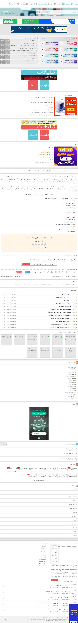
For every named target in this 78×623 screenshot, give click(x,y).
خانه (75, 170)
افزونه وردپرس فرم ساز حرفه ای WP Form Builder (62, 300)
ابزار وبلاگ (43, 551)
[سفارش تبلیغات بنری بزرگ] (39, 74)
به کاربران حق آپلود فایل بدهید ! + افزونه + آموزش (60, 597)
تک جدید (75, 520)
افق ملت (75, 493)
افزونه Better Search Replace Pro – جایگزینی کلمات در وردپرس (60, 327)
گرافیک (75, 398)
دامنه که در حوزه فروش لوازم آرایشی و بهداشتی (27, 55)
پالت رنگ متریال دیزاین (41, 563)
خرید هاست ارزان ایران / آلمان (71, 95)
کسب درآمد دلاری (73, 508)
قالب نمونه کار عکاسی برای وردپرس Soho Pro (61, 585)
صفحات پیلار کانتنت (33, 58)
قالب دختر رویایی (19, 338)
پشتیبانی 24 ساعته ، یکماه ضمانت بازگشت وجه (43, 110)
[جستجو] (38, 12)
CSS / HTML (72, 368)
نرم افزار (74, 394)
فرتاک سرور (75, 145)
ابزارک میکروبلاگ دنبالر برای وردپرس (64, 306)
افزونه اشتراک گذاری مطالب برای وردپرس (63, 297)
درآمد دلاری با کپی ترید (72, 497)
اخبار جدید (75, 512)
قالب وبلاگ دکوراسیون (6, 338)
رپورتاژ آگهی (74, 384)
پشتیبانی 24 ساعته (49, 160)
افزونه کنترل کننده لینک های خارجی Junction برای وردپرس (61, 324)
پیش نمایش (60, 259)
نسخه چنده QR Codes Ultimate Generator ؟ (28, 53)
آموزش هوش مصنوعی (72, 524)
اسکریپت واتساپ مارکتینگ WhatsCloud (70, 453)
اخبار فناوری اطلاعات (72, 376)
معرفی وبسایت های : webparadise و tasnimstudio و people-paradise (23, 50)
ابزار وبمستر (74, 374)
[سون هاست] (21, 23)
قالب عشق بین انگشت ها (70, 339)
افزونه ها (4, 176)
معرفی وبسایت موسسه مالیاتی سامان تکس (28, 48)
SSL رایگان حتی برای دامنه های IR (46, 105)
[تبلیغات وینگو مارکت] (39, 440)
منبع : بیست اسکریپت (33, 259)
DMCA (57, 617)
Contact (54, 617)
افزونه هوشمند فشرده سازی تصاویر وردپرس (63, 321)
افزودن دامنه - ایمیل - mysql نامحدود (45, 100)
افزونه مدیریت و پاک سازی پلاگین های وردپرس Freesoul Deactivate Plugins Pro (53, 603)
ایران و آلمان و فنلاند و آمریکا (47, 157)
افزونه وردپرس (66, 170)
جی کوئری (74, 382)
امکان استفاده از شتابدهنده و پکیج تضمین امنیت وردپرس (41, 112)
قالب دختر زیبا (58, 350)
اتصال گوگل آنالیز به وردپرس (60, 284)
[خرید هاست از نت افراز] (39, 79)
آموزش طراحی (73, 367)
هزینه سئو (75, 489)
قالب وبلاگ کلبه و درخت (70, 352)
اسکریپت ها (74, 378)
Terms (66, 617)
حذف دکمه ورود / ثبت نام (32, 63)
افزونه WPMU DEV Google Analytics (48, 284)
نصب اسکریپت (42, 559)
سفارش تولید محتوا (73, 504)
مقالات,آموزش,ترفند (72, 392)
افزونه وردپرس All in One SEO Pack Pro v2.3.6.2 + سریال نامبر (60, 315)
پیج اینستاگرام (19, 272)
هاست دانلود (47, 620)
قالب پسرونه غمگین (45, 350)
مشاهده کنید (54, 579)
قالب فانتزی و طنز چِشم (32, 339)
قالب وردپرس (74, 516)
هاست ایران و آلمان (49, 149)
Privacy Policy (61, 617)
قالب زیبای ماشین (45, 338)
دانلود (72, 259)
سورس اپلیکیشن (73, 386)
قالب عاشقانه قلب (32, 350)
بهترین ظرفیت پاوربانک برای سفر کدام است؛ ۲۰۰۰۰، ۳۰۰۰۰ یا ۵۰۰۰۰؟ (23, 43)
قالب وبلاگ (74, 390)
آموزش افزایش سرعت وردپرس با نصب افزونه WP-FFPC (59, 609)
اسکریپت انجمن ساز (33, 40)
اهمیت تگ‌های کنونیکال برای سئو (30, 60)
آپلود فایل (75, 535)
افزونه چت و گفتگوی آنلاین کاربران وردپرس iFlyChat (62, 303)
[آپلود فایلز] (57, 23)
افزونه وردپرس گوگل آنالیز (19, 284)
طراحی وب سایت (68, 620)
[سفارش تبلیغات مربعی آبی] (44, 89)
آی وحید (62, 620)
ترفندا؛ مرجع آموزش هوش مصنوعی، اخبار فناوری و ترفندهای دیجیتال (23, 45)
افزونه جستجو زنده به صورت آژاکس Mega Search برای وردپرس (57, 591)
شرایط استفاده (42, 561)
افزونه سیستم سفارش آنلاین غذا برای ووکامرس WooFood (61, 318)
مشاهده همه (44, 38)
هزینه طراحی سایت (73, 500)
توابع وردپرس (42, 557)
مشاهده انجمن (3, 38)
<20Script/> (5, 11)
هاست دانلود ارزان (73, 528)
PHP (74, 370)
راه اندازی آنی (50, 107)
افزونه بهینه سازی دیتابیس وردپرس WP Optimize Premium (61, 309)
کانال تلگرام (27, 272)
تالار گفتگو (43, 553)
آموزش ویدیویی (73, 372)
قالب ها (74, 388)
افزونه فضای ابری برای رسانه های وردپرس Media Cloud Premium (59, 312)
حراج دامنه (75, 531)
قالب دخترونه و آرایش (57, 338)
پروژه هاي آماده (73, 396)
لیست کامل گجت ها (38, 480)
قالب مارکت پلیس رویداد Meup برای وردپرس (69, 448)
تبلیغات (43, 546)
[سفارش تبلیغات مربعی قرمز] (33, 89)
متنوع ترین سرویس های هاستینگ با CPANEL (44, 97)
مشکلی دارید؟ (50, 259)
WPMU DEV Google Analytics (71, 284)
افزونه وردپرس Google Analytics (30, 284)
